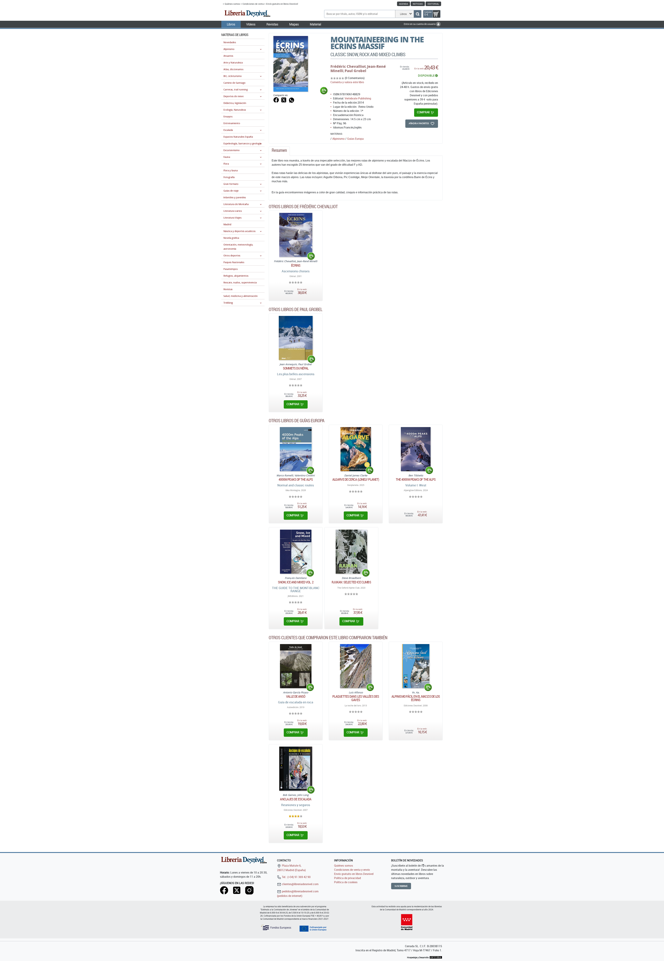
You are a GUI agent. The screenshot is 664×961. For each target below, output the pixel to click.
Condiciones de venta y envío (352, 870)
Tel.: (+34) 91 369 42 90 (296, 877)
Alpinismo (338, 139)
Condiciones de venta (253, 3)
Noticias (418, 3)
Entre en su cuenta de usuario (420, 24)
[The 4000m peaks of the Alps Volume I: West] (416, 449)
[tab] (279, 151)
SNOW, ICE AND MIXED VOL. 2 (295, 582)
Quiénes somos (232, 3)
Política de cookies (345, 882)
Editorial (433, 3)
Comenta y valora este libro (347, 82)
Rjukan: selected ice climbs (351, 582)
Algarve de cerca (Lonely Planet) (355, 479)
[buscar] (417, 14)
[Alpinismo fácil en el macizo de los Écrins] (416, 666)
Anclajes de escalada (295, 799)
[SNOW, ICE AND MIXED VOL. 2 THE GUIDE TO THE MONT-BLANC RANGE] (296, 551)
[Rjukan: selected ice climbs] (351, 551)
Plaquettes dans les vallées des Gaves (355, 698)
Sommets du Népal (296, 368)
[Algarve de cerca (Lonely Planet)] (355, 449)
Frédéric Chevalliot (348, 66)
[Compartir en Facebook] (276, 99)
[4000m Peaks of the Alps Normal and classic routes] (296, 449)
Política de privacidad (347, 878)
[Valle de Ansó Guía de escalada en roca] (296, 666)
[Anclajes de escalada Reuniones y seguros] (295, 768)
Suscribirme (401, 886)
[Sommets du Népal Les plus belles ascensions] (296, 338)
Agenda (403, 3)
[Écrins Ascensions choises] (295, 235)
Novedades (229, 42)
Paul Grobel (355, 70)
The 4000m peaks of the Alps (416, 479)
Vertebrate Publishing (358, 98)
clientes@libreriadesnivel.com (300, 884)
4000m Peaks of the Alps (296, 479)
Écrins (296, 265)
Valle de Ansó (295, 696)
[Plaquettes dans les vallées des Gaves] (355, 666)
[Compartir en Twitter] (284, 99)
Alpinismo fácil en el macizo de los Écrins (415, 698)
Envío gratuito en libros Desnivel (282, 3)
